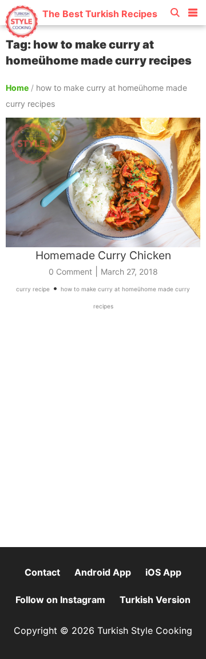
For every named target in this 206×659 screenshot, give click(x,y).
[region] (103, 434)
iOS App (163, 572)
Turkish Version (155, 599)
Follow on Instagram (60, 599)
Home (17, 88)
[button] (193, 10)
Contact (42, 572)
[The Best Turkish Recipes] (81, 34)
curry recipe (33, 289)
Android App (102, 572)
